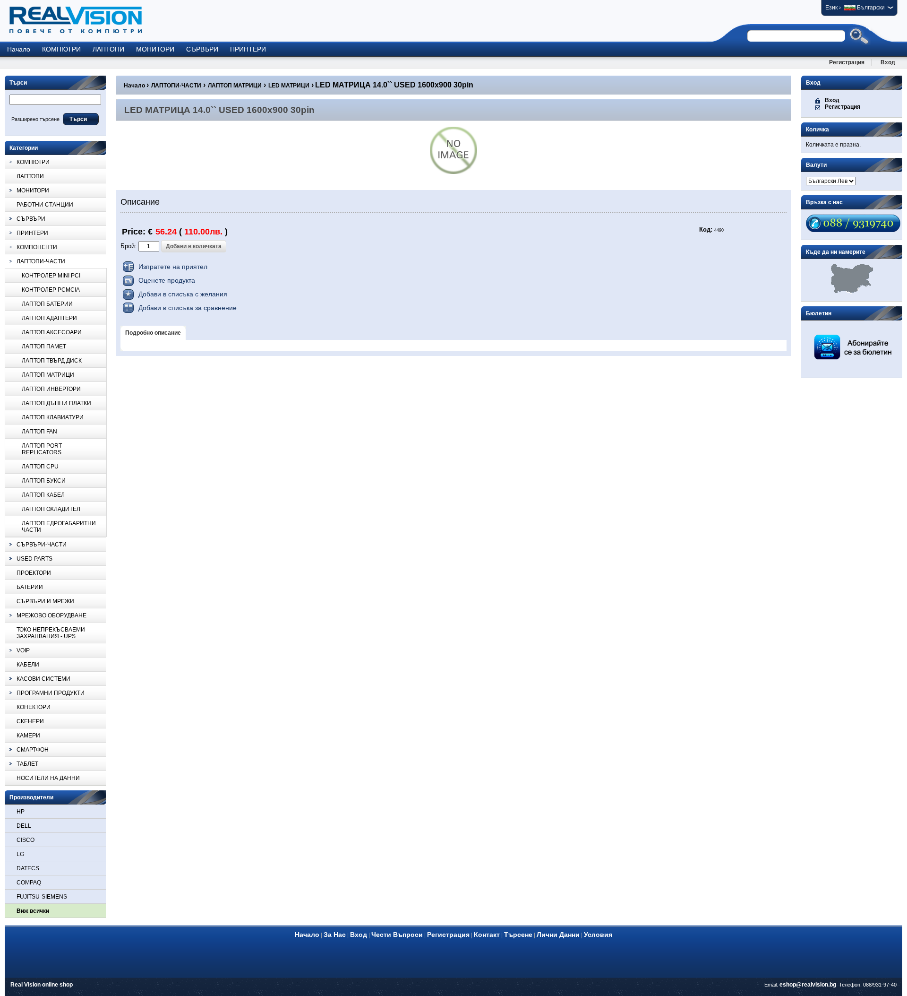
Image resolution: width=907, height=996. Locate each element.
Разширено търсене (35, 119)
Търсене (518, 934)
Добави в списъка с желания (182, 294)
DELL (24, 826)
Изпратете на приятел (172, 266)
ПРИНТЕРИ (248, 49)
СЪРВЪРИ (202, 49)
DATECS (28, 868)
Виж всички (33, 911)
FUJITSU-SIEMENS (42, 896)
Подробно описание (153, 332)
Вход (888, 62)
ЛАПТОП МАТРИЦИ (235, 85)
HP (21, 811)
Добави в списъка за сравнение (187, 308)
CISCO (25, 840)
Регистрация (846, 62)
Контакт (487, 934)
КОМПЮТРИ (61, 49)
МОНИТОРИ (155, 49)
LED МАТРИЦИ (288, 85)
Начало (18, 49)
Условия (598, 934)
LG (20, 854)
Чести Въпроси (397, 934)
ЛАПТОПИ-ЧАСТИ (176, 85)
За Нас (335, 934)
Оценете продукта (166, 280)
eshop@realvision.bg (807, 984)
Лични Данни (558, 934)
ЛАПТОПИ (108, 49)
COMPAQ (29, 882)
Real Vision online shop (41, 984)
